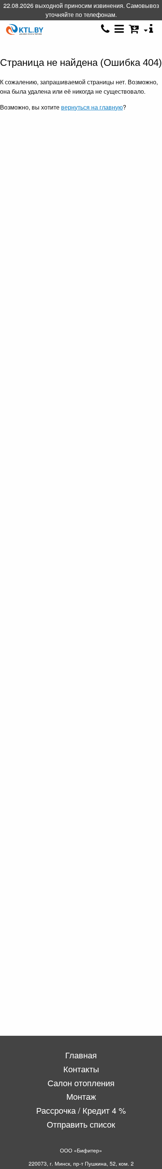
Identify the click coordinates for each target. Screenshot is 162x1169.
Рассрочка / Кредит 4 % (81, 1110)
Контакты (81, 1069)
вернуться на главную (92, 107)
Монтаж (81, 1096)
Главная (81, 1055)
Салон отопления (81, 1082)
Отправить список (81, 1124)
